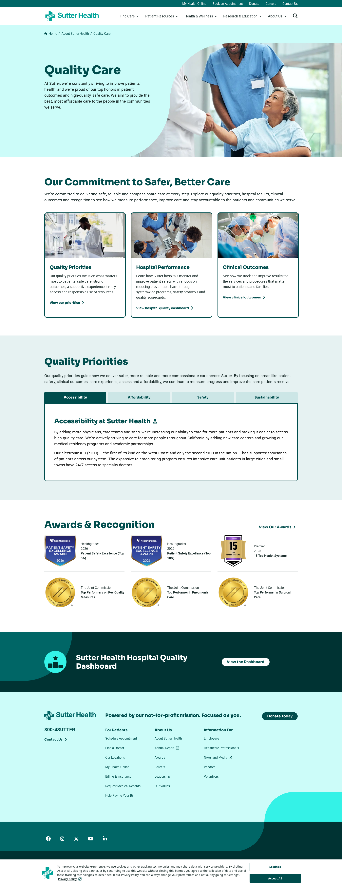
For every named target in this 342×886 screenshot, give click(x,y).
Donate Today (280, 716)
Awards (160, 757)
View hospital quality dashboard (162, 308)
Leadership (162, 776)
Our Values (162, 786)
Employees (211, 738)
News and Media (219, 757)
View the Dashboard (245, 662)
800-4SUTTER (59, 729)
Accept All (275, 878)
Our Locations (115, 757)
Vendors (209, 767)
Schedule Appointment (121, 738)
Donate (254, 3)
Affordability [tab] (139, 397)
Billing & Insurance (118, 776)
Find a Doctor (114, 748)
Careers (271, 3)
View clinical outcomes (242, 297)
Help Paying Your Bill (119, 795)
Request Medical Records (123, 786)
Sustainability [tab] (267, 397)
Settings (275, 867)
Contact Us (290, 3)
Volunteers (211, 776)
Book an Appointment (228, 3)
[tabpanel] (171, 440)
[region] (171, 872)
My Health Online (194, 3)
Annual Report (168, 748)
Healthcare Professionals (221, 748)
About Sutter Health (168, 738)
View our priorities (65, 303)
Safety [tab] (202, 397)
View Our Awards (275, 527)
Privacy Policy (70, 879)
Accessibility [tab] (75, 397)
